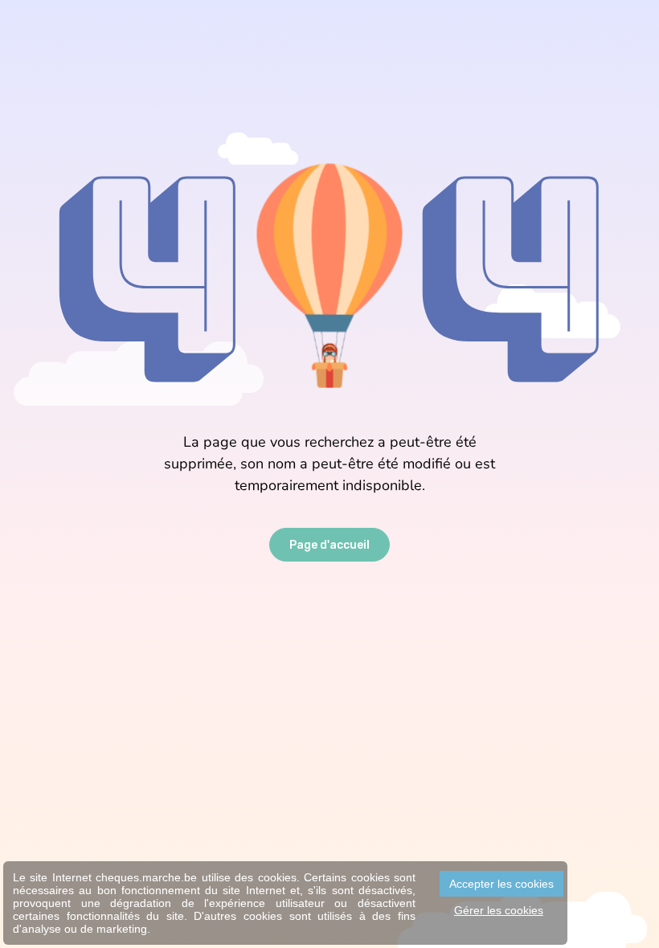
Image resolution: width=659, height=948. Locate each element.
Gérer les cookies (498, 910)
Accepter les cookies (501, 883)
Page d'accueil (329, 545)
